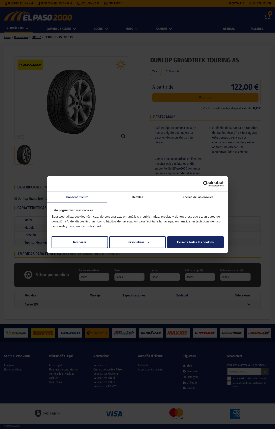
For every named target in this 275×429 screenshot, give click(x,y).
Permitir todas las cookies (195, 242)
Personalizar (135, 242)
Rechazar (79, 242)
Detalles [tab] (137, 197)
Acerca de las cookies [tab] (197, 197)
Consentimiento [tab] (77, 197)
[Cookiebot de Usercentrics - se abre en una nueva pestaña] (206, 184)
